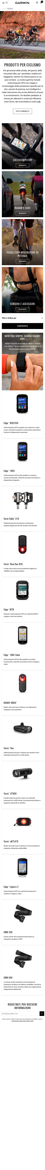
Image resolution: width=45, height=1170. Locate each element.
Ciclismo (10, 8)
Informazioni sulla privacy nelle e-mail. (23, 1021)
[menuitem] (7, 3)
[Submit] (42, 1013)
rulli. (39, 101)
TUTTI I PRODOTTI (22, 111)
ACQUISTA (22, 165)
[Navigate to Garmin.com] (22, 3)
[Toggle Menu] (1, 2)
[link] (22, 35)
